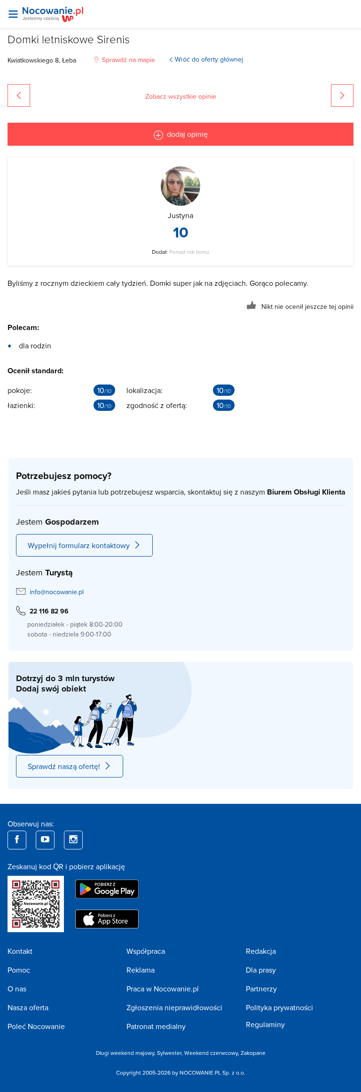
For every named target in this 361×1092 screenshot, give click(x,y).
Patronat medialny (156, 1026)
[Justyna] (180, 186)
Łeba (69, 60)
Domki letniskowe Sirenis (69, 39)
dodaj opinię (187, 134)
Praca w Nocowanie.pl (162, 988)
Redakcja (261, 951)
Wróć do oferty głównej (209, 59)
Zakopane (253, 1053)
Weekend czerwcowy (211, 1053)
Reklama (140, 970)
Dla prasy (261, 970)
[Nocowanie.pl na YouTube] (45, 840)
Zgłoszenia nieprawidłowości (174, 1007)
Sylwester (169, 1053)
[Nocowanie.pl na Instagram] (73, 840)
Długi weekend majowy (125, 1053)
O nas (17, 988)
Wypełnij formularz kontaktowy (79, 545)
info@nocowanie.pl (57, 592)
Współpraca (145, 951)
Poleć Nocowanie (36, 1026)
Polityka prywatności (279, 1007)
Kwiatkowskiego (30, 60)
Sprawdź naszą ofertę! (64, 766)
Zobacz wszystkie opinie (180, 96)
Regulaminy (265, 1024)
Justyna (180, 215)
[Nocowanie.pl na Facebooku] (17, 840)
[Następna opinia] (342, 95)
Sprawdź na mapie (128, 59)
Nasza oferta (28, 1007)
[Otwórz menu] (13, 14)
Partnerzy (261, 988)
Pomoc (19, 970)
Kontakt (20, 951)
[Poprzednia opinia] (19, 95)
